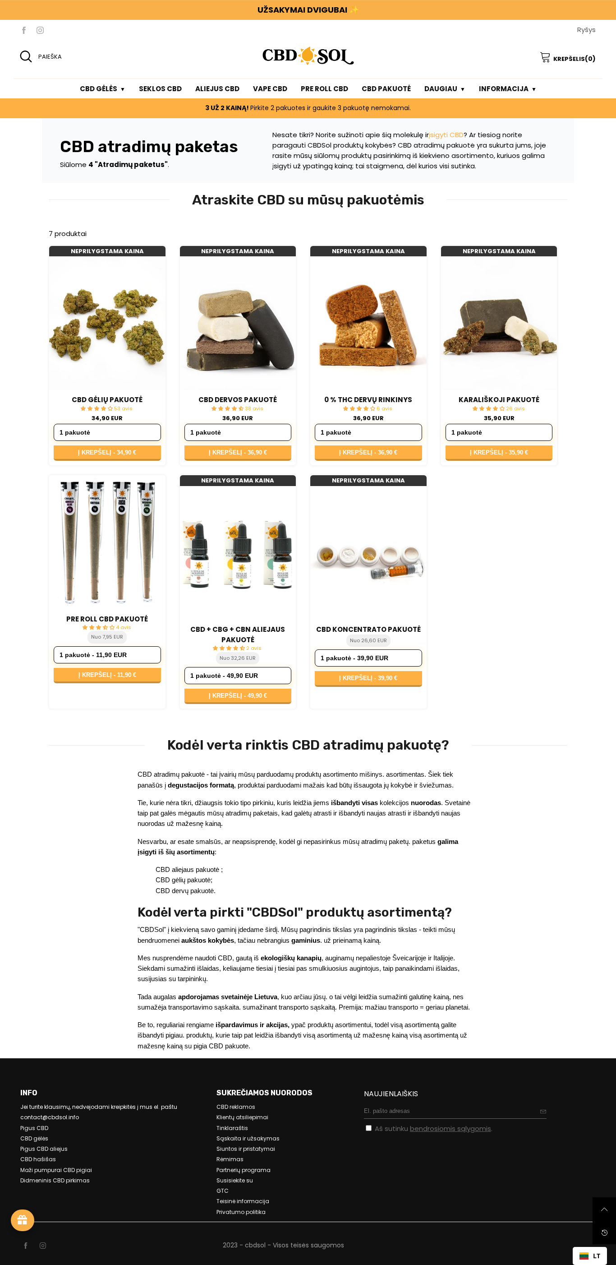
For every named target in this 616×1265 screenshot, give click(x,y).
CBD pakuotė (386, 88)
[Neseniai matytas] (604, 1232)
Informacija (504, 88)
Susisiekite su (234, 1180)
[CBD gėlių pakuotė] (107, 323)
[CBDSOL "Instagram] (42, 1246)
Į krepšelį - (107, 452)
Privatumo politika (241, 1212)
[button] (543, 1111)
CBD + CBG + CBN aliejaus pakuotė (237, 634)
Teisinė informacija (242, 1201)
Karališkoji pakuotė (499, 399)
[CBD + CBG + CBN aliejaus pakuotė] (238, 553)
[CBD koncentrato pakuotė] (368, 553)
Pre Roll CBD (324, 88)
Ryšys (586, 29)
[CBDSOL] (308, 55)
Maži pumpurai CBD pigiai (56, 1170)
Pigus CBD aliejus (44, 1149)
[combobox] (590, 1256)
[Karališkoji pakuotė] (499, 323)
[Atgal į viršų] (604, 1209)
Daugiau (440, 88)
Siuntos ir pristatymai (245, 1149)
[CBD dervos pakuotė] (238, 323)
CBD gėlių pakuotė (107, 399)
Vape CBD (270, 88)
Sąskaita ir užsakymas (248, 1138)
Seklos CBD (160, 88)
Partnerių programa (243, 1170)
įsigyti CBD (446, 134)
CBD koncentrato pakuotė (368, 629)
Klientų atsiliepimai (242, 1117)
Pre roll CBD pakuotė (107, 619)
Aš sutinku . (433, 1128)
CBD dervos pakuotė (237, 399)
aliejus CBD (217, 88)
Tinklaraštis (232, 1128)
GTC (222, 1191)
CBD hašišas (38, 1159)
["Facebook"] (24, 30)
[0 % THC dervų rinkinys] (368, 323)
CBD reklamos (235, 1107)
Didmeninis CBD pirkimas (55, 1180)
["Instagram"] (40, 30)
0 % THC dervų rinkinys (368, 399)
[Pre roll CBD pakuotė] (107, 542)
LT (596, 1255)
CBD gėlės (98, 88)
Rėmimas (230, 1159)
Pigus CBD (34, 1128)
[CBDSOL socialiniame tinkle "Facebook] (25, 1246)
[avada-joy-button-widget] (22, 1220)
